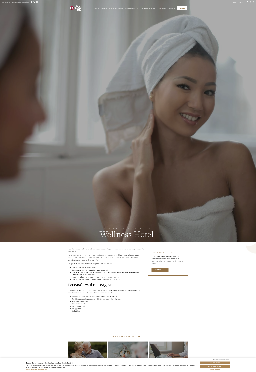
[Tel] (35, 2)
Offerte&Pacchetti (116, 8)
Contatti (171, 8)
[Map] (32, 2)
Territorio (161, 8)
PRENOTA (182, 8)
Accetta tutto (215, 363)
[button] (69, 355)
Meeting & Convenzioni (146, 8)
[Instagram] (251, 2)
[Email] (37, 2)
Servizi (104, 8)
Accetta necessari (214, 366)
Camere (97, 8)
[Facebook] (248, 2)
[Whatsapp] (253, 2)
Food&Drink (130, 8)
